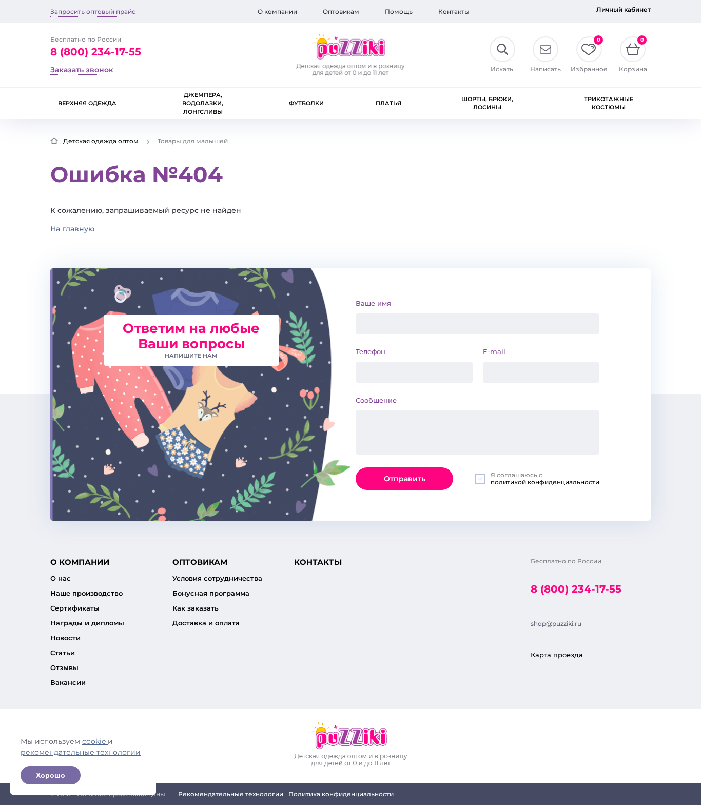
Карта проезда (557, 655)
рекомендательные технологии (81, 752)
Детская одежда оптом (101, 141)
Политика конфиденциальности (341, 794)
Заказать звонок (81, 69)
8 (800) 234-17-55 (95, 52)
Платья (388, 103)
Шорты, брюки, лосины (487, 103)
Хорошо (50, 775)
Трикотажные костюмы (608, 103)
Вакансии (68, 682)
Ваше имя (373, 303)
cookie (95, 741)
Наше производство (86, 593)
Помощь (399, 11)
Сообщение (376, 400)
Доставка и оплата (206, 623)
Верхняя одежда (87, 103)
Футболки (306, 103)
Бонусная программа (210, 593)
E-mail (494, 351)
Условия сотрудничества (217, 578)
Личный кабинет (623, 9)
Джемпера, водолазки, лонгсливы (202, 103)
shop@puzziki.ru (556, 623)
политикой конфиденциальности (545, 482)
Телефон (370, 351)
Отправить (404, 478)
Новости (65, 638)
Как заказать (195, 608)
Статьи (62, 653)
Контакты (454, 11)
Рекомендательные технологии (230, 794)
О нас (60, 578)
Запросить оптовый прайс (92, 11)
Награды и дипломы (87, 623)
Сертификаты (75, 608)
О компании (277, 11)
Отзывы (64, 667)
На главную (72, 228)
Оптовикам (341, 11)
